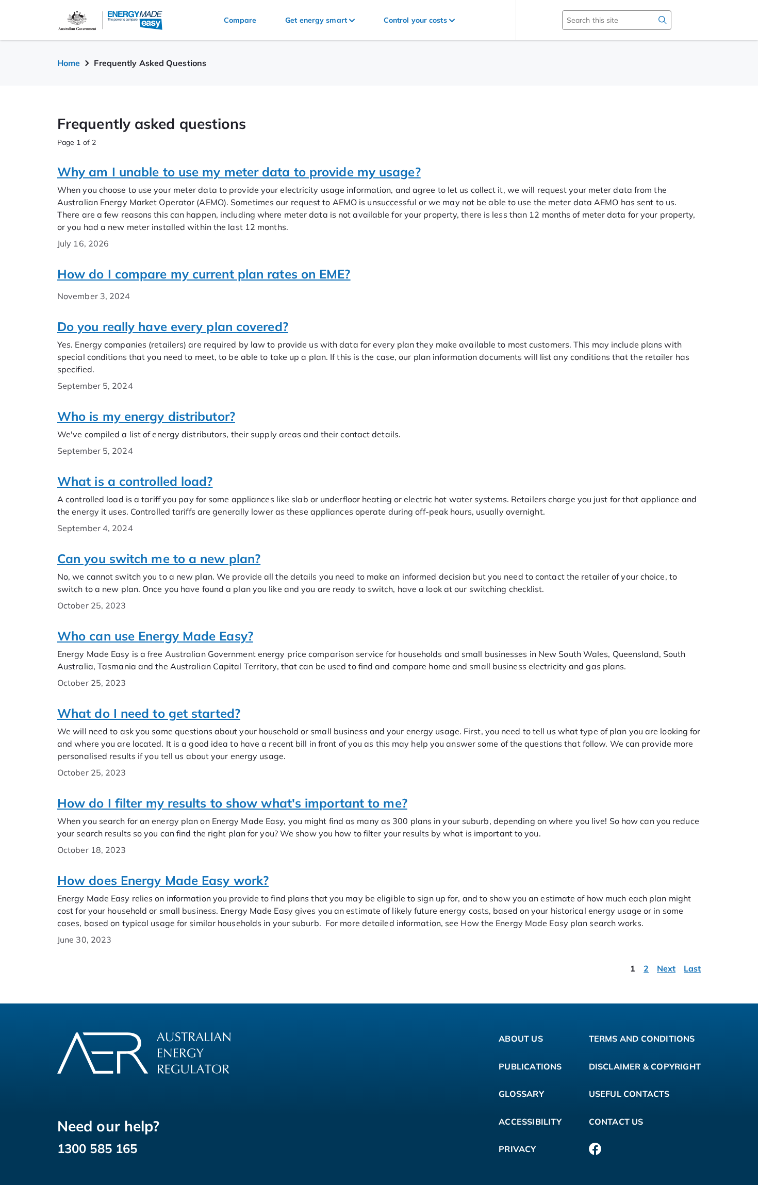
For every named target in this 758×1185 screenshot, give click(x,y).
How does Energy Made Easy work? (163, 880)
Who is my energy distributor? (146, 416)
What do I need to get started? (148, 713)
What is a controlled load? (135, 481)
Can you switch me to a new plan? (158, 558)
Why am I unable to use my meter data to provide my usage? (239, 171)
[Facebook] (595, 1149)
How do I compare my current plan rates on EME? (204, 274)
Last (692, 968)
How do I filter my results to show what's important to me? (232, 803)
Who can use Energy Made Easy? (155, 636)
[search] (662, 20)
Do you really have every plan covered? (172, 326)
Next (666, 968)
